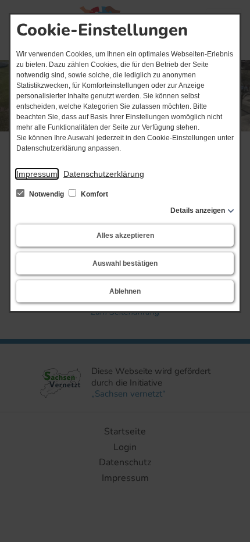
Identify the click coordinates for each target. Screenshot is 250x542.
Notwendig (46, 194)
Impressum (37, 174)
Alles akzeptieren (125, 235)
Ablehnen (125, 291)
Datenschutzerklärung (103, 174)
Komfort (93, 194)
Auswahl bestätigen (125, 263)
